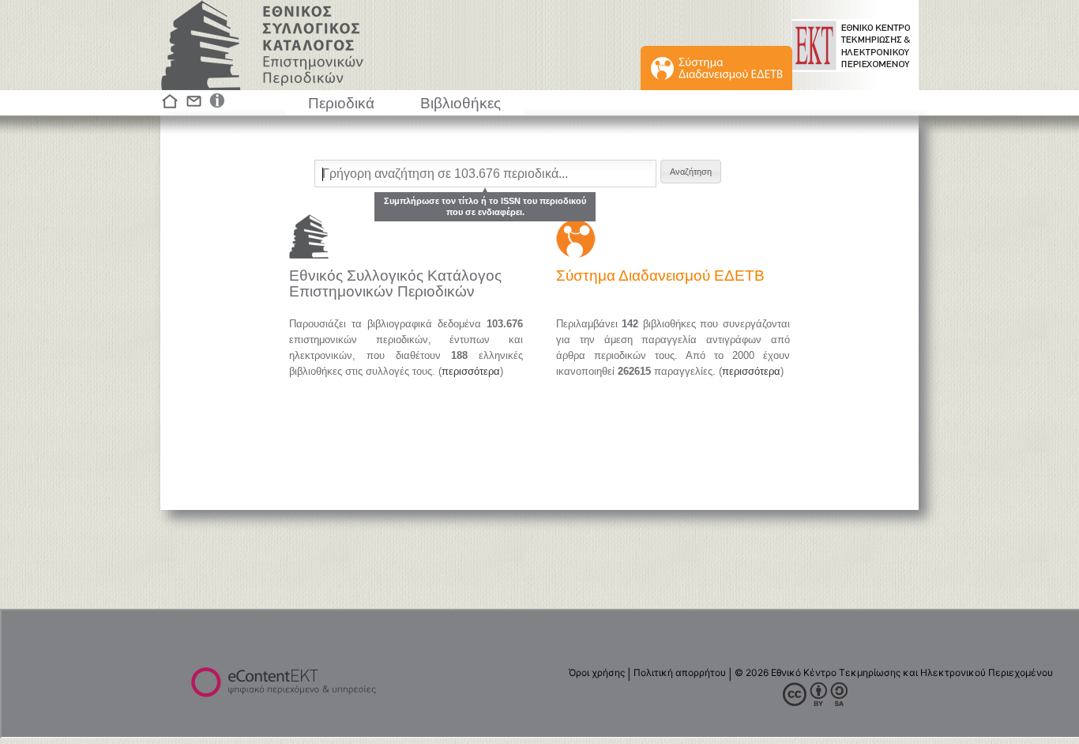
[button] (690, 171)
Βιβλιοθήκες (460, 103)
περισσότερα (471, 371)
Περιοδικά (341, 103)
